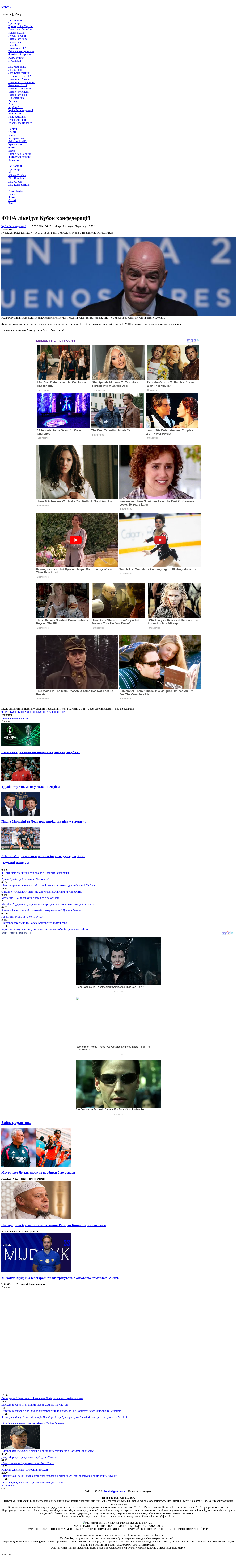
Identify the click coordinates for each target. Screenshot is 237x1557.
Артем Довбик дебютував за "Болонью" (25, 879)
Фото (11, 147)
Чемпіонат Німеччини (21, 82)
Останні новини (15, 863)
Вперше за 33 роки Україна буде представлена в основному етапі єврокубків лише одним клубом (59, 1475)
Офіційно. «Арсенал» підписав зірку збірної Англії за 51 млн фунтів (41, 891)
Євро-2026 (14, 41)
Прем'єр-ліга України (20, 26)
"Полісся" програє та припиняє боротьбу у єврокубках (43, 856)
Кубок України (17, 35)
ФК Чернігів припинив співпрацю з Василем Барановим (35, 872)
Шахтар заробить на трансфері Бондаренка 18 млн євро (34, 922)
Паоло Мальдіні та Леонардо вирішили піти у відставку (43, 821)
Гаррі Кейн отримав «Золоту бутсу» (22, 916)
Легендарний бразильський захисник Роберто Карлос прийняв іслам (53, 1225)
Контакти (14, 160)
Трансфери (14, 23)
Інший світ (14, 113)
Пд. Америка (16, 97)
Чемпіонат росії (17, 94)
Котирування (16, 138)
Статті (12, 131)
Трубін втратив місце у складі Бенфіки (30, 787)
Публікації (14, 60)
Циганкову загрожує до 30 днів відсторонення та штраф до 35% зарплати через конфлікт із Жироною (61, 1410)
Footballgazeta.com (115, 1491)
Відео (11, 150)
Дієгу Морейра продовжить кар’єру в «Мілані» (29, 1457)
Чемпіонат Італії (17, 85)
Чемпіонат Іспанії (18, 91)
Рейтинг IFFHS (17, 141)
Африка (13, 101)
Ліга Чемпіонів (17, 66)
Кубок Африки (17, 119)
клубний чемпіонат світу (51, 711)
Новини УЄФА (17, 48)
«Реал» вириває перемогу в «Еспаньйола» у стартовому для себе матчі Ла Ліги (48, 885)
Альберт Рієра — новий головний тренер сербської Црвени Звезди (41, 910)
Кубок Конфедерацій (20, 110)
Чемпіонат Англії (18, 79)
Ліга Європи (15, 69)
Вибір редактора (16, 1122)
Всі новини (15, 20)
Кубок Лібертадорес (20, 122)
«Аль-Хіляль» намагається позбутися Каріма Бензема (32, 1423)
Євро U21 (14, 45)
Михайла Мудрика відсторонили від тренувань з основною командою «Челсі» (47, 904)
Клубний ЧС (15, 107)
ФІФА (5, 711)
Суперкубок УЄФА (19, 75)
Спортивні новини (19, 153)
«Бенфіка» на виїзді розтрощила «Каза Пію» (27, 1463)
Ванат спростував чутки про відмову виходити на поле (34, 1482)
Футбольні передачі (19, 54)
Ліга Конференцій (19, 72)
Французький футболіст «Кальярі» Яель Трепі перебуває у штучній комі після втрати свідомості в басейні (64, 1417)
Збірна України (17, 32)
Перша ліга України (20, 29)
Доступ (12, 128)
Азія (10, 104)
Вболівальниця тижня (21, 51)
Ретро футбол (16, 57)
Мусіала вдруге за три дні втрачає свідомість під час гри (34, 1404)
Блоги (11, 135)
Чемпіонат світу (17, 38)
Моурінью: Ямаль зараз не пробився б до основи (30, 897)
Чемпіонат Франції (19, 88)
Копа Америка (17, 116)
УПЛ (11, 172)
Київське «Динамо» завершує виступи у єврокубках (40, 752)
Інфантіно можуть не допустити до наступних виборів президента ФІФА (44, 929)
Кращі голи (15, 144)
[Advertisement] (27, 1341)
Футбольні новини (19, 156)
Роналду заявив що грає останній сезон (24, 1469)
